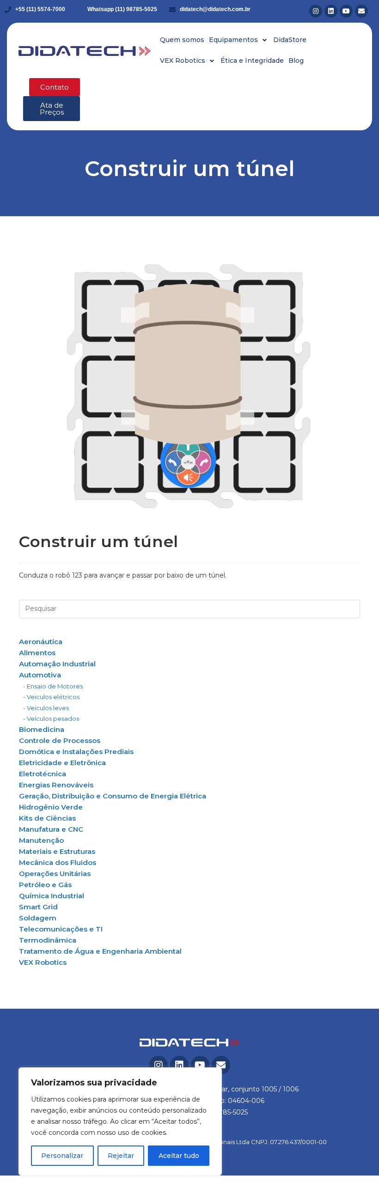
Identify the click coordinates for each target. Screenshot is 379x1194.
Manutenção (41, 840)
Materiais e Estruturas (57, 851)
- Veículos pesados (51, 718)
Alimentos (37, 652)
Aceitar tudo (179, 1155)
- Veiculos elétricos (51, 697)
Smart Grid (38, 906)
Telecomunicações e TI (61, 929)
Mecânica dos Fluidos (57, 862)
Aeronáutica (40, 641)
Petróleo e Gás (45, 884)
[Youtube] (346, 11)
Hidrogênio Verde (51, 807)
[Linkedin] (330, 11)
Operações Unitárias (55, 873)
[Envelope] (361, 11)
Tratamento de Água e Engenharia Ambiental (100, 951)
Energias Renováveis (56, 784)
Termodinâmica (47, 940)
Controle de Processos (59, 740)
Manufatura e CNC (51, 829)
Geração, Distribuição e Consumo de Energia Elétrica (112, 796)
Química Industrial (51, 895)
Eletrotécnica (42, 773)
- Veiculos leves (46, 708)
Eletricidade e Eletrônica (62, 762)
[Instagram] (315, 11)
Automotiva (40, 674)
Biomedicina (41, 729)
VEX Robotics (43, 962)
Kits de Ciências (47, 818)
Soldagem (37, 918)
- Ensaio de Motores (53, 686)
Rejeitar (121, 1155)
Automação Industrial (57, 663)
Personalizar (62, 1155)
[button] (239, 40)
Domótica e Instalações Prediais (76, 751)
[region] (120, 1121)
